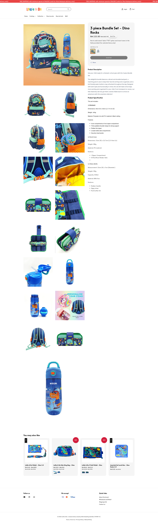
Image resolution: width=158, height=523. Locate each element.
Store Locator (50, 16)
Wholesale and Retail (105, 499)
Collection (40, 16)
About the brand (104, 497)
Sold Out (109, 57)
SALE (66, 16)
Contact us (102, 504)
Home (26, 16)
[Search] (68, 9)
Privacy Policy (80, 519)
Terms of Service (70, 519)
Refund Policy (88, 519)
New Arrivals (59, 16)
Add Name (94, 47)
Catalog (32, 16)
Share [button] (94, 62)
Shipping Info (103, 502)
